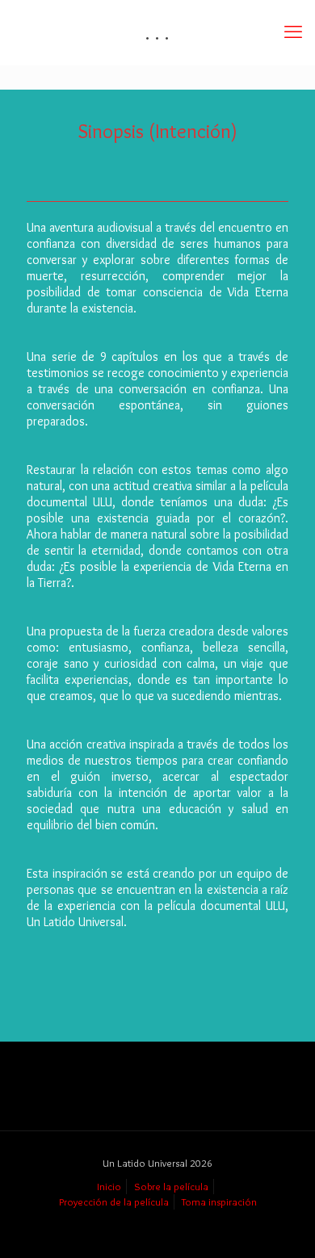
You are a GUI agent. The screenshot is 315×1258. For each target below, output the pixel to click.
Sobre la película (171, 1186)
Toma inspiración (219, 1201)
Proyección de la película (114, 1201)
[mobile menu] (293, 32)
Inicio (109, 1186)
